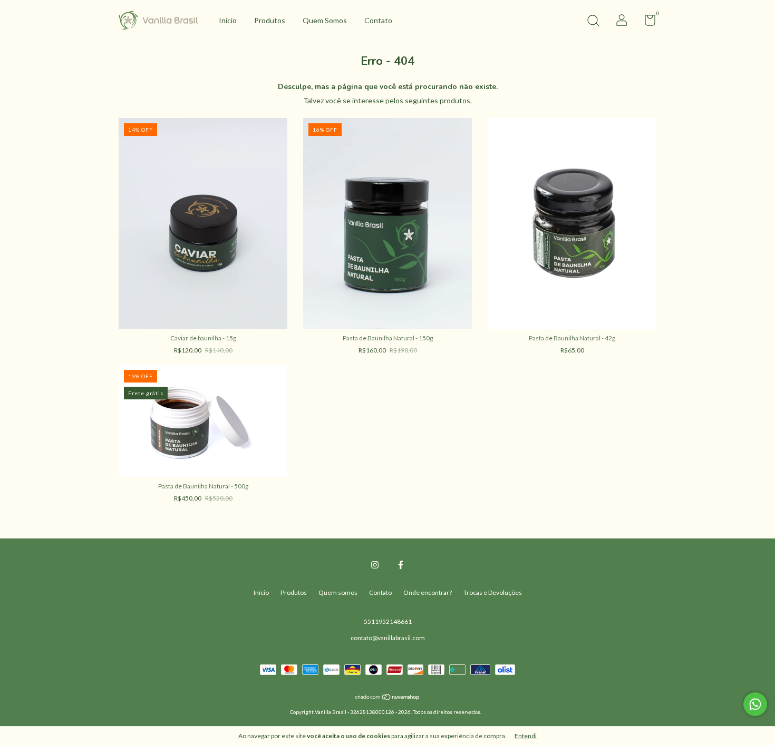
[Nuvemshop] (388, 697)
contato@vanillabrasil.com (388, 638)
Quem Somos (325, 20)
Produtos (269, 20)
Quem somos (337, 592)
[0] (646, 22)
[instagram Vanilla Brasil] (375, 565)
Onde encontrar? (427, 592)
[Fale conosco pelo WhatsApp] (755, 704)
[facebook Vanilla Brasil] (400, 565)
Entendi (526, 736)
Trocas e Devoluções (492, 592)
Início (228, 20)
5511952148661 (388, 621)
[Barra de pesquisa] (593, 22)
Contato (378, 20)
